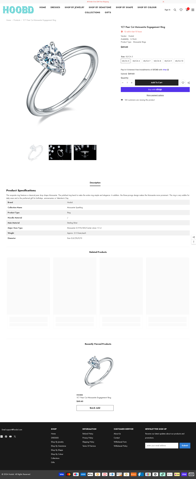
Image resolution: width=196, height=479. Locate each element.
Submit (185, 445)
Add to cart (156, 82)
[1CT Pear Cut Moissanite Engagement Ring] (98, 371)
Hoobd (131, 36)
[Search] (175, 9)
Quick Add (95, 408)
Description (95, 182)
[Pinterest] (6, 436)
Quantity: (125, 78)
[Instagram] (1, 436)
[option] (60, 79)
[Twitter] (14, 436)
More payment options (155, 95)
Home (8, 20)
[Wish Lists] (181, 10)
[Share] (188, 83)
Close (163, 2)
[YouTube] (10, 436)
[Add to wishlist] (183, 83)
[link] (28, 321)
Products (16, 20)
